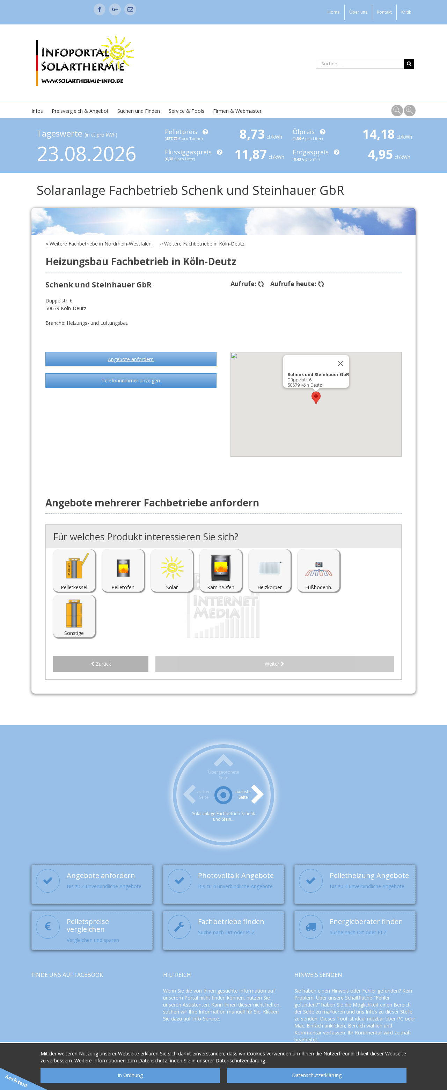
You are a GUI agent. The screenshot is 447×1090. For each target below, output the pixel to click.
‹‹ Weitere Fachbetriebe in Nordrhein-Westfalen (98, 243)
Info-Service (205, 1018)
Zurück (102, 663)
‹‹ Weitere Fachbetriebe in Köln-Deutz (202, 243)
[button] (316, 398)
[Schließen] (340, 363)
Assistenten (196, 1004)
